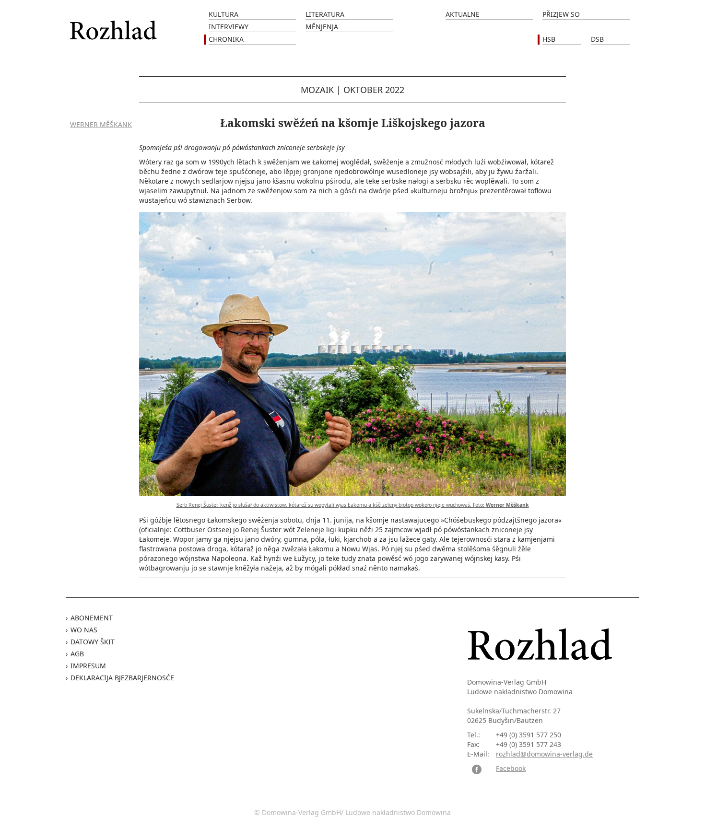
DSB (597, 39)
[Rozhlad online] (115, 25)
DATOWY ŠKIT (92, 641)
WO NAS (83, 629)
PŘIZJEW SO (561, 14)
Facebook (511, 768)
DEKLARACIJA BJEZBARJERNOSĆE (122, 677)
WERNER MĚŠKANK (101, 124)
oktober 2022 (373, 89)
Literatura (325, 14)
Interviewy (228, 26)
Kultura (223, 14)
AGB (77, 653)
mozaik (317, 89)
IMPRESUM (88, 665)
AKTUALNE (463, 14)
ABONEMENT (91, 617)
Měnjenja (322, 26)
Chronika (226, 39)
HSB (548, 39)
